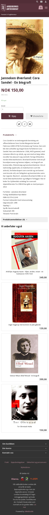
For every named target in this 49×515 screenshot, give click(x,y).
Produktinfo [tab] (8, 135)
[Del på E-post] (30, 124)
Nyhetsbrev (25, 467)
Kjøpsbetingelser (18, 462)
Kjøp (14, 116)
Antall (3, 106)
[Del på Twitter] (19, 124)
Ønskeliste (38, 116)
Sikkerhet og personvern (36, 462)
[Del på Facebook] (24, 124)
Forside (3, 14)
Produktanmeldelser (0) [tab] (14, 220)
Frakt (7, 462)
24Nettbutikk (29, 511)
